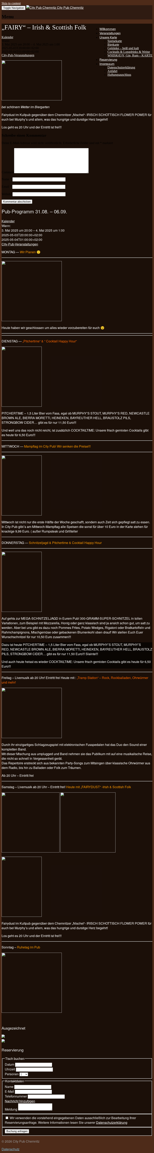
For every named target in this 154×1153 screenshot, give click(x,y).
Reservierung (108, 59)
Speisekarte (114, 41)
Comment (8, 172)
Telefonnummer (16, 1096)
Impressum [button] (106, 64)
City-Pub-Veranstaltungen (18, 55)
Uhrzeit (10, 1069)
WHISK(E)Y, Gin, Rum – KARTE (129, 55)
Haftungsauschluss (119, 74)
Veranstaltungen (110, 33)
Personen (12, 1074)
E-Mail (10, 1091)
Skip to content (11, 3)
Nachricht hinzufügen (20, 1101)
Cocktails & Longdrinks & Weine (128, 51)
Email (6, 186)
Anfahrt (112, 71)
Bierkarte (113, 44)
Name (7, 179)
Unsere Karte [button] (108, 37)
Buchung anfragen (16, 1131)
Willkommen (107, 29)
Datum (10, 1064)
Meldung (11, 1109)
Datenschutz (10, 1149)
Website (7, 194)
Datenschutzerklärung (121, 67)
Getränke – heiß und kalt (123, 48)
